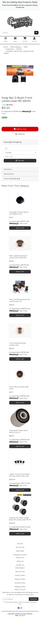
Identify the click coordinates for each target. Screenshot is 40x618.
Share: (4, 105)
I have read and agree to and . (21, 603)
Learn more (23, 223)
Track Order (20, 551)
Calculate (20, 161)
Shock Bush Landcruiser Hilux (19, 388)
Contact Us (20, 565)
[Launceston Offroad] (20, 22)
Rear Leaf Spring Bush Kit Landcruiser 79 (19, 300)
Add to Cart (21, 129)
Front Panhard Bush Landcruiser (17, 344)
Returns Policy (20, 579)
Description (8, 169)
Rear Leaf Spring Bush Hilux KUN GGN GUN (18, 257)
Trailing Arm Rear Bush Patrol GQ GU (18, 431)
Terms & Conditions (24, 602)
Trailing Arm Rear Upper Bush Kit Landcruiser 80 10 (20, 519)
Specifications (9, 174)
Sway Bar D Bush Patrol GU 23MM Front (19, 213)
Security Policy (20, 583)
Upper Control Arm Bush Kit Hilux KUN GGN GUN (19, 475)
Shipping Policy (20, 587)
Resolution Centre (20, 555)
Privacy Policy (20, 575)
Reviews (7, 179)
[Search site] (36, 32)
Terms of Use (20, 571)
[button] (20, 134)
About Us (20, 561)
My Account (20, 547)
